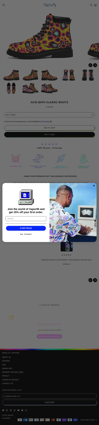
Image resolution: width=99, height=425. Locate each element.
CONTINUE (26, 228)
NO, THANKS (26, 234)
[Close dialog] (93, 185)
